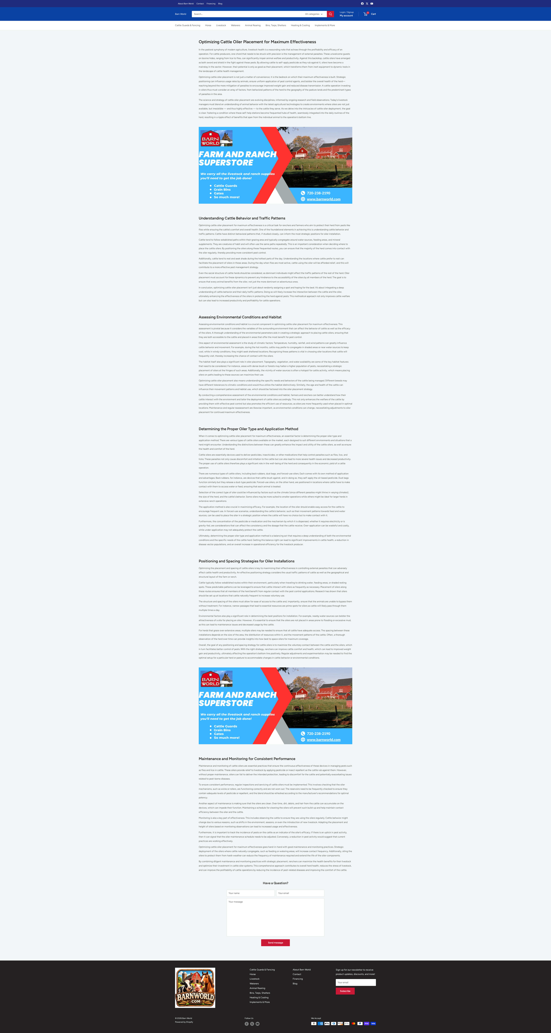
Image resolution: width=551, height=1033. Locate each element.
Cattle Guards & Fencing (187, 25)
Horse (208, 25)
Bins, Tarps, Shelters (276, 25)
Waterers (235, 25)
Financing (211, 3)
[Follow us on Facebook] (247, 1024)
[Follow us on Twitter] (252, 1024)
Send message (275, 942)
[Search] (330, 14)
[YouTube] (371, 3)
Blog (220, 3)
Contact (200, 3)
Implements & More (325, 25)
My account (346, 15)
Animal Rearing (253, 25)
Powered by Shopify (184, 1022)
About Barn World (186, 3)
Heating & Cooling (300, 25)
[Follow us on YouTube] (258, 1024)
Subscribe (345, 991)
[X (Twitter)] (367, 3)
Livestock (221, 25)
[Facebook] (362, 3)
